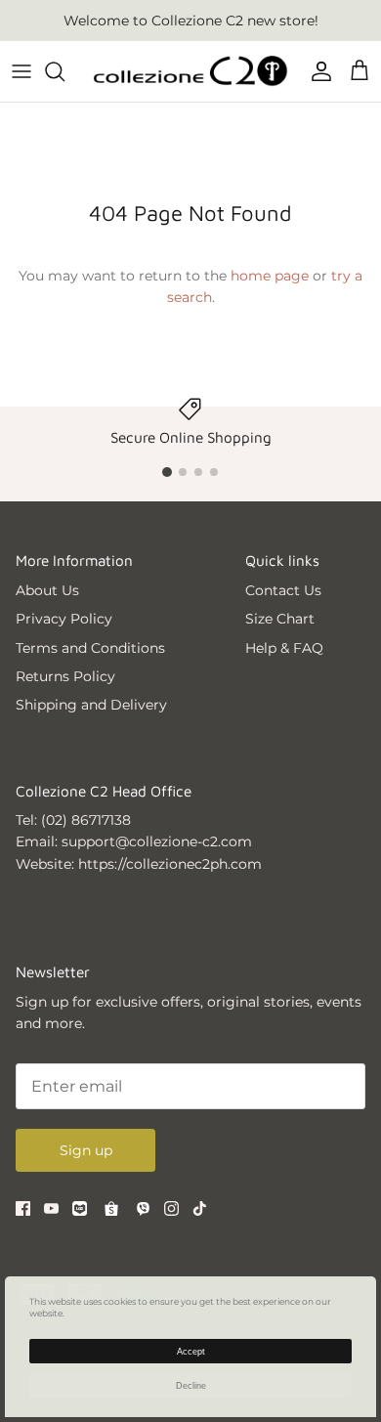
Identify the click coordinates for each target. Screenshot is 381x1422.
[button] (167, 472)
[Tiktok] (199, 1208)
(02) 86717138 (86, 820)
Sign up (86, 1150)
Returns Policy (65, 676)
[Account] (316, 71)
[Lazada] (79, 1208)
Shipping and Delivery (91, 704)
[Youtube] (51, 1208)
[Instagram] (171, 1208)
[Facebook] (23, 1208)
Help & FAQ (284, 648)
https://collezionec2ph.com (170, 864)
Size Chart (280, 618)
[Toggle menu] (21, 71)
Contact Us (283, 590)
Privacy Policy (64, 618)
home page (270, 275)
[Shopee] (111, 1209)
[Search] (64, 71)
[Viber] (143, 1208)
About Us (47, 590)
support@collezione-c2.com (157, 841)
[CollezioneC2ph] (190, 71)
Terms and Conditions (90, 648)
